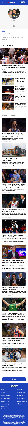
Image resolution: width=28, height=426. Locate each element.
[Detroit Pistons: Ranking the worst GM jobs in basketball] (14, 284)
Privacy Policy (5, 398)
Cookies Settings (6, 409)
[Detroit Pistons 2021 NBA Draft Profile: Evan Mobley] (14, 97)
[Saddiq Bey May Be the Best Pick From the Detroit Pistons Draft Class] (14, 130)
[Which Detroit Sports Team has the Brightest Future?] (14, 155)
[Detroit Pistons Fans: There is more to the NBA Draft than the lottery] (14, 62)
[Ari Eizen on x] (14, 26)
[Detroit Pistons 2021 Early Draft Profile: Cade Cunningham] (14, 106)
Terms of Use (20, 398)
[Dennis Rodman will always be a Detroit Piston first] (14, 231)
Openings (19, 389)
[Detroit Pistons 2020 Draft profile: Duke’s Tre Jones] (14, 360)
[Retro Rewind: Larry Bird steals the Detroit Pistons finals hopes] (14, 335)
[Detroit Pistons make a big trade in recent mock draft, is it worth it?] (14, 181)
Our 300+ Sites (21, 392)
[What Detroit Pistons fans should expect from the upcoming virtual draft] (14, 258)
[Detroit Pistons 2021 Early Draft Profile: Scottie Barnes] (14, 81)
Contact (3, 392)
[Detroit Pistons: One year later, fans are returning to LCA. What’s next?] (14, 89)
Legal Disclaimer (21, 401)
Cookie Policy (5, 401)
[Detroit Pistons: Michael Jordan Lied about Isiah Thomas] (14, 206)
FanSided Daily (5, 395)
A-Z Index (19, 404)
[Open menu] (2, 2)
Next (14, 379)
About (3, 389)
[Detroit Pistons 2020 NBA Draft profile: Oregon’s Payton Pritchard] (14, 310)
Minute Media (10, 412)
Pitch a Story (20, 395)
